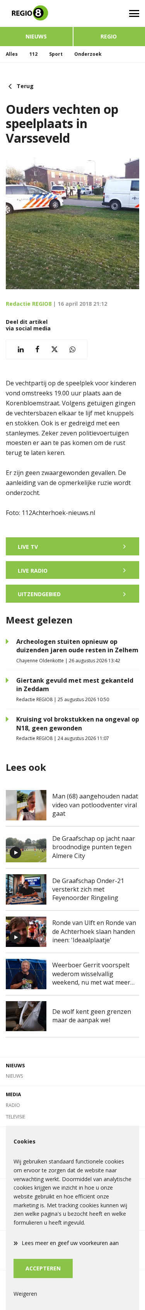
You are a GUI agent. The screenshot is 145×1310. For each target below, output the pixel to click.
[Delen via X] (54, 349)
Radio (13, 1105)
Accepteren (43, 1268)
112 (33, 54)
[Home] (36, 13)
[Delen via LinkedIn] (20, 349)
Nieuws (36, 36)
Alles (12, 54)
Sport (56, 54)
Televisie (15, 1116)
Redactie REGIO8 (28, 303)
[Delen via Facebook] (37, 349)
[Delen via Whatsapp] (72, 349)
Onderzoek (88, 54)
